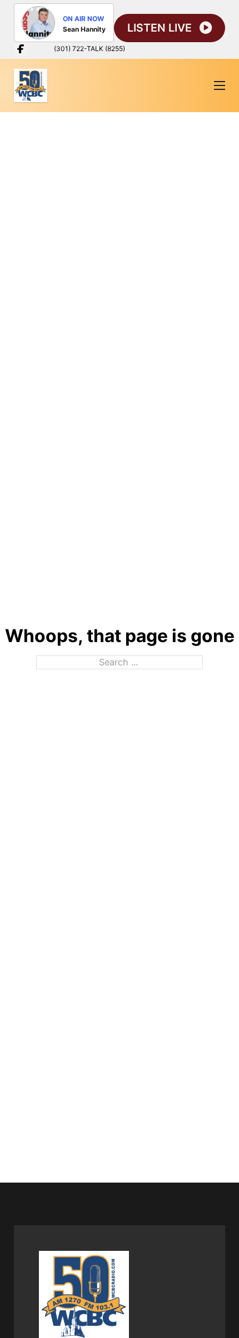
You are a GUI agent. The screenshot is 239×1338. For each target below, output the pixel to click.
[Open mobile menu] (219, 85)
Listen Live (159, 28)
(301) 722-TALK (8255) (89, 48)
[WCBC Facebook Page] (20, 48)
